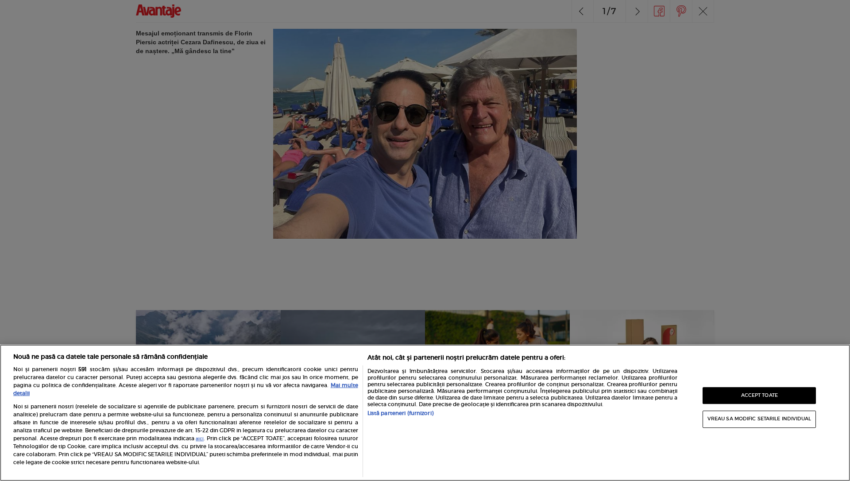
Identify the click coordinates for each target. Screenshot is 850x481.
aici (200, 439)
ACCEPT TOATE (759, 395)
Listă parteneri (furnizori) (400, 413)
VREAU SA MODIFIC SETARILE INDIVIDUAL (759, 419)
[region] (425, 413)
